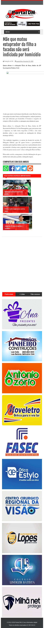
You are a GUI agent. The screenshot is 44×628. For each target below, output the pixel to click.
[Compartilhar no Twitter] (18, 170)
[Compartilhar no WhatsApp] (6, 170)
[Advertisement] (22, 263)
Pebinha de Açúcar (34, 121)
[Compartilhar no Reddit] (30, 170)
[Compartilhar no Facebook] (12, 170)
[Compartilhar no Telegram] (24, 170)
